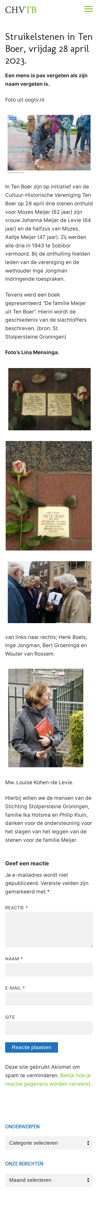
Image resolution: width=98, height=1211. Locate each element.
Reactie (16, 907)
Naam (14, 958)
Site (10, 1017)
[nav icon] (88, 9)
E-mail (15, 988)
